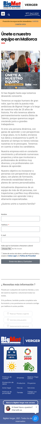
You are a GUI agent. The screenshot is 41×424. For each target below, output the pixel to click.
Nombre (4, 214)
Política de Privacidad (28, 256)
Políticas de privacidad (7, 392)
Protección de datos (7, 383)
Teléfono (4, 225)
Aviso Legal (12, 256)
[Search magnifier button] (9, 15)
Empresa (20, 378)
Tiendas (20, 392)
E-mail (3, 235)
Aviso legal (6, 388)
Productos (21, 383)
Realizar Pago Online (32, 377)
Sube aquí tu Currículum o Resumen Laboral (17, 246)
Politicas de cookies (7, 377)
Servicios (31, 388)
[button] (3, 14)
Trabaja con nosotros (32, 392)
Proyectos (31, 383)
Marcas (20, 388)
